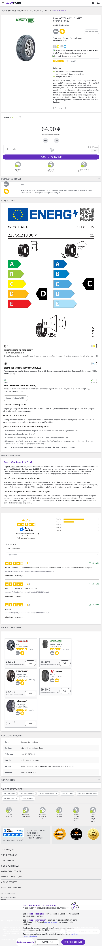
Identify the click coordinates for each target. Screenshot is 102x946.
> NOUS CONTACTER (8, 894)
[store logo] (14, 3)
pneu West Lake (12, 466)
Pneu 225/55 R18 (9, 793)
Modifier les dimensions (61, 25)
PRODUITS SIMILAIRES (11, 627)
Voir (30, 663)
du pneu (10, 455)
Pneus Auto (15, 11)
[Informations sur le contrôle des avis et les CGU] (39, 534)
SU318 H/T (48, 11)
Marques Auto (26, 11)
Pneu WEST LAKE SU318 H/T (48, 793)
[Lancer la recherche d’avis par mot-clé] (98, 554)
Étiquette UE (8, 200)
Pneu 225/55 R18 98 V (27, 793)
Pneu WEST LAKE (67, 793)
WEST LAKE (38, 11)
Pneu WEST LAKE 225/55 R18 (87, 793)
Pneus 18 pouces (27, 798)
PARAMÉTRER (47, 942)
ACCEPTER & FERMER (73, 942)
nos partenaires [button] (50, 922)
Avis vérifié (95, 563)
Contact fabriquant (11, 735)
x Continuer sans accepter (25, 942)
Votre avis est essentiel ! (9, 897)
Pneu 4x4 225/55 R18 (10, 798)
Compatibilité (8, 780)
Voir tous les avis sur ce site (26, 538)
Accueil (7, 11)
